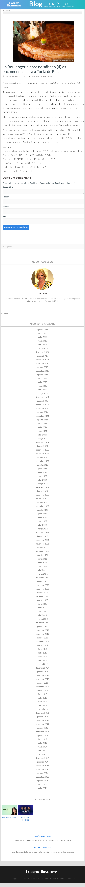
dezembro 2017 (42, 720)
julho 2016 (42, 784)
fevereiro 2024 (42, 442)
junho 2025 (42, 382)
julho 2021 (42, 559)
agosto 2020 (42, 600)
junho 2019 (42, 653)
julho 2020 (42, 604)
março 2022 (43, 529)
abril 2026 (42, 344)
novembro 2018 (42, 679)
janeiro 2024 (42, 446)
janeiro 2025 (42, 401)
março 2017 (43, 754)
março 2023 (43, 483)
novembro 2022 (42, 499)
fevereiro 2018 (42, 713)
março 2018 (43, 709)
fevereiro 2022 (42, 532)
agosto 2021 (42, 555)
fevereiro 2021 (42, 577)
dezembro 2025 (42, 359)
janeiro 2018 (42, 717)
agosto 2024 (42, 420)
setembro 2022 (42, 506)
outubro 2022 (42, 502)
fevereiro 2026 (42, 352)
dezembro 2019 (42, 630)
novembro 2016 (42, 769)
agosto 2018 (42, 690)
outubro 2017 (42, 728)
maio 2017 (42, 747)
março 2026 (43, 348)
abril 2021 (42, 570)
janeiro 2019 (42, 671)
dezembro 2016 (42, 765)
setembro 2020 (42, 596)
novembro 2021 (42, 544)
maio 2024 (42, 431)
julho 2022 (42, 514)
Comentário (8, 187)
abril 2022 (42, 525)
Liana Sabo (35, 76)
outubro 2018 (42, 683)
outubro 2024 (42, 412)
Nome (6, 197)
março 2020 (43, 619)
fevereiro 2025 (42, 397)
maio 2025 (42, 386)
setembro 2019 (42, 641)
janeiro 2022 (42, 536)
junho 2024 (42, 427)
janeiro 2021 (42, 581)
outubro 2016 (42, 773)
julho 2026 (42, 333)
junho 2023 (42, 472)
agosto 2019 (42, 645)
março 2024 (43, 438)
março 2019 (43, 664)
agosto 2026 (42, 329)
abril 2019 (42, 660)
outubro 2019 (42, 638)
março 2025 (43, 393)
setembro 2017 (42, 732)
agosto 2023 (42, 465)
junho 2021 (42, 562)
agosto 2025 (42, 374)
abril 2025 (42, 389)
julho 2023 (42, 468)
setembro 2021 (42, 551)
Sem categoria (47, 76)
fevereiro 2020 (42, 623)
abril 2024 (42, 435)
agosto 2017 (42, 735)
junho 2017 (42, 743)
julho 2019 (42, 649)
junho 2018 (42, 698)
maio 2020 (42, 611)
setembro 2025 (42, 371)
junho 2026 (42, 337)
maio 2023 (42, 476)
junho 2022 (42, 517)
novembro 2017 (42, 724)
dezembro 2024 (42, 405)
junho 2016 (42, 788)
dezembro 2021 (42, 540)
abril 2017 (42, 750)
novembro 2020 (42, 589)
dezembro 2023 (42, 450)
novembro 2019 (42, 634)
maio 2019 (42, 656)
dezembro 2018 (42, 675)
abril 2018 (42, 705)
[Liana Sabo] (51, 4)
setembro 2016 (42, 777)
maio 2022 (42, 521)
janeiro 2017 (42, 762)
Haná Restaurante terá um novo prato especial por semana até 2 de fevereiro (42, 852)
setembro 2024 (42, 416)
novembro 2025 (42, 363)
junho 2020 (42, 608)
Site (4, 216)
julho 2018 (42, 694)
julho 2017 (42, 739)
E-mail (6, 206)
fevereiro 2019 (42, 668)
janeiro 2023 (42, 491)
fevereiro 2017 (42, 758)
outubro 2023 (42, 457)
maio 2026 (42, 341)
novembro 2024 (42, 408)
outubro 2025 (42, 367)
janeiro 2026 (42, 356)
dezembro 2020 (42, 585)
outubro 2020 (42, 592)
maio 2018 (42, 701)
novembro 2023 (42, 453)
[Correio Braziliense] (16, 4)
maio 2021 (42, 566)
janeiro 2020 (42, 626)
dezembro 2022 (42, 495)
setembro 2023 (42, 461)
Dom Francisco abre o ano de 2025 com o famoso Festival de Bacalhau (42, 840)
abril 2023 (42, 480)
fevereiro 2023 (42, 487)
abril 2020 (42, 615)
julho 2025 (42, 378)
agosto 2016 (42, 780)
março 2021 (43, 574)
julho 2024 (42, 423)
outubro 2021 (42, 547)
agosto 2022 (42, 510)
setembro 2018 (42, 686)
